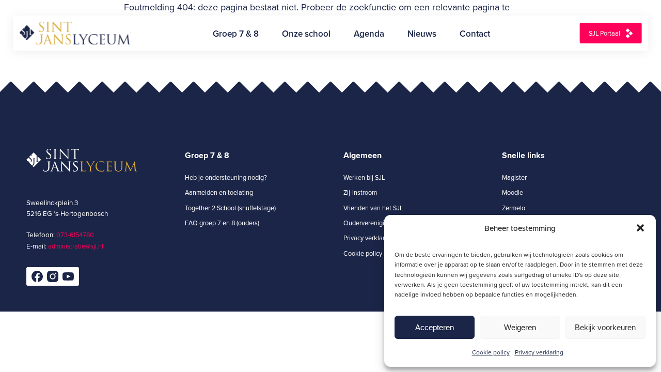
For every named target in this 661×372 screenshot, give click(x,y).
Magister (514, 177)
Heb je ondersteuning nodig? (226, 177)
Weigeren (520, 327)
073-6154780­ (75, 234)
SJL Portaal (604, 33)
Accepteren (434, 327)
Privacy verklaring (539, 352)
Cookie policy (491, 352)
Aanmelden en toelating (219, 192)
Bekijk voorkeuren (605, 327)
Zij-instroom (360, 192)
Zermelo (513, 207)
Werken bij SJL (364, 177)
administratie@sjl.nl (75, 246)
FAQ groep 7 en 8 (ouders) (222, 222)
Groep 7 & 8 (236, 33)
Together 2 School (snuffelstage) (230, 207)
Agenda (369, 33)
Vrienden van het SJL (373, 207)
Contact (475, 33)
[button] (640, 228)
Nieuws (421, 33)
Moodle (512, 192)
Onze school (306, 33)
